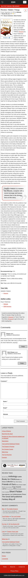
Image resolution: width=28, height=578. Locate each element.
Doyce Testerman (8, 15)
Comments (5, 558)
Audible (19, 476)
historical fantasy (8, 487)
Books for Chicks (9, 479)
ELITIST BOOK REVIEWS (10, 6)
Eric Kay (4, 524)
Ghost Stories (19, 484)
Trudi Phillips (5, 516)
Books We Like (6, 13)
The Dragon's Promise (8, 446)
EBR (13, 2)
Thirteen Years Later (12, 531)
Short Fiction (15, 491)
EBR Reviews (7, 306)
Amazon (6, 37)
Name (5, 401)
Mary (3, 509)
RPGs (15, 489)
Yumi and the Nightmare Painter (11, 444)
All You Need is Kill (14, 524)
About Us (12, 566)
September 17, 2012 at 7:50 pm (14, 353)
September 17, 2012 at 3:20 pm (13, 334)
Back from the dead (7, 433)
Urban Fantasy (17, 15)
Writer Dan (5, 539)
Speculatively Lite (7, 494)
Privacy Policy (14, 571)
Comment (4, 381)
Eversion (4, 457)
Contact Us (22, 566)
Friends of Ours (9, 484)
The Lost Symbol (16, 516)
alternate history (5, 476)
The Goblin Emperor (12, 509)
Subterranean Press (19, 494)
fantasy (20, 481)
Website (6, 304)
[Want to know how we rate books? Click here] (14, 13)
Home (5, 566)
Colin (3, 531)
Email (5, 408)
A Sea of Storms (6, 431)
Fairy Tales (15, 481)
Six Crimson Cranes (7, 449)
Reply (23, 346)
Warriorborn (5, 441)
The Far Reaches (7, 454)
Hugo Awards (16, 487)
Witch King (5, 452)
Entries (4, 556)
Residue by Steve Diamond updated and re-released (13, 437)
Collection (9, 481)
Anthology (12, 476)
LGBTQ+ (4, 489)
